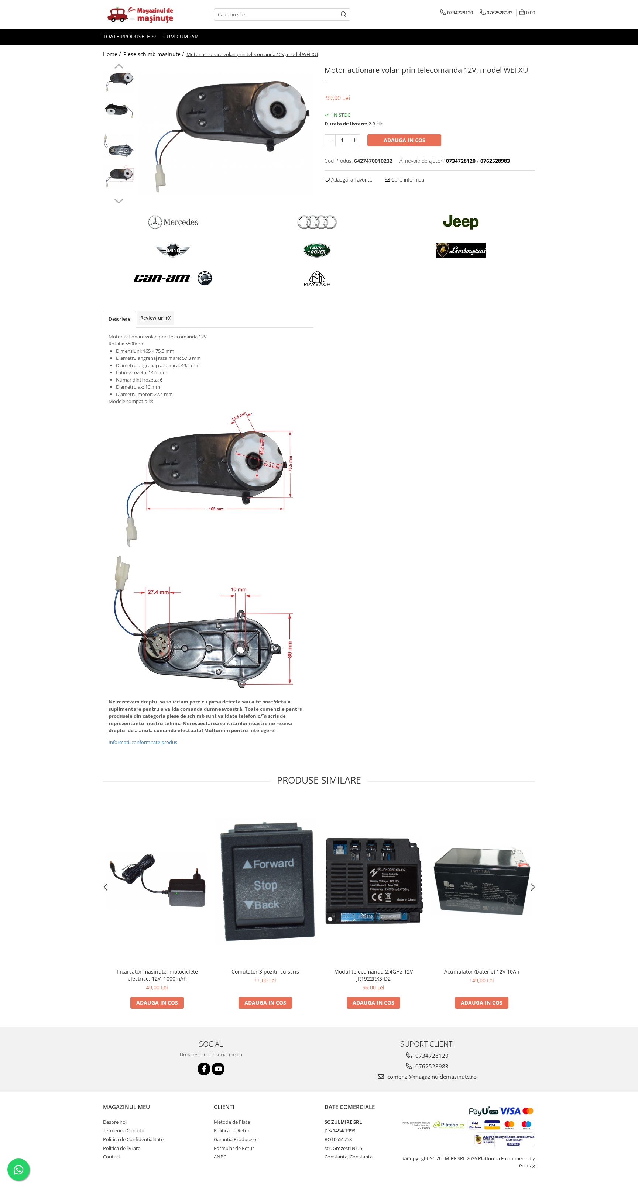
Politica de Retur (232, 1130)
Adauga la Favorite (351, 179)
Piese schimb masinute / (154, 54)
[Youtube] (218, 1069)
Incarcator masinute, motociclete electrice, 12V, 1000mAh (157, 975)
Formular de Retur (234, 1148)
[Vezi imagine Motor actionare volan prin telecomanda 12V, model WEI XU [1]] (118, 111)
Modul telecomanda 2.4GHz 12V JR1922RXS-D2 (373, 975)
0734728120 (431, 1055)
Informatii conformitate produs (143, 742)
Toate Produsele (127, 36)
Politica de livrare (121, 1148)
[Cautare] (343, 14)
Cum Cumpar (180, 36)
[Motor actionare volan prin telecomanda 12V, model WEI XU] (225, 133)
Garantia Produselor (236, 1139)
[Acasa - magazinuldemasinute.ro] (140, 15)
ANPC (220, 1156)
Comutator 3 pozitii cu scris (265, 971)
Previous (118, 67)
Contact (111, 1156)
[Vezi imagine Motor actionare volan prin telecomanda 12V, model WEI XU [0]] (118, 82)
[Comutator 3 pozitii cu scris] (265, 881)
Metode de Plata (232, 1122)
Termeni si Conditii (123, 1130)
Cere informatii (407, 179)
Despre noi (115, 1122)
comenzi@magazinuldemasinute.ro (431, 1076)
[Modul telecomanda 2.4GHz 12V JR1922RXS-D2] (373, 881)
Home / (112, 54)
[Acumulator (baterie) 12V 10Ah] (481, 881)
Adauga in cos (404, 140)
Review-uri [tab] (155, 317)
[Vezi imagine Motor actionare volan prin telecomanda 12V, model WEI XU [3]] (118, 176)
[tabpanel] (225, 133)
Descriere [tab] (119, 319)
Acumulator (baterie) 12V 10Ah (481, 971)
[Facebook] (204, 1069)
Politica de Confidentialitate (133, 1139)
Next (118, 200)
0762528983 (431, 1066)
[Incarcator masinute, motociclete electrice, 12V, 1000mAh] (157, 881)
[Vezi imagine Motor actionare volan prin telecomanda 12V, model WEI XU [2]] (118, 146)
